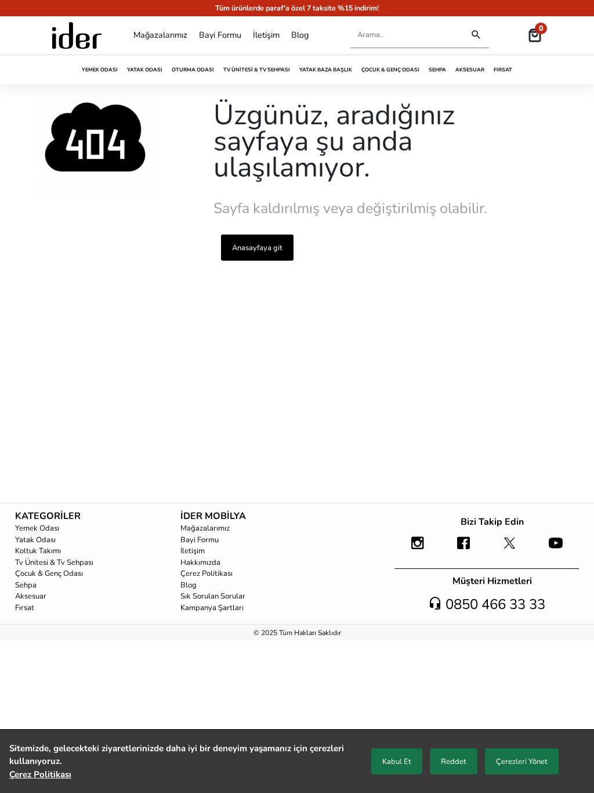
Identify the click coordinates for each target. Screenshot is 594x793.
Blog (300, 35)
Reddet (453, 761)
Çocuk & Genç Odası (390, 69)
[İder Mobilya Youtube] (555, 548)
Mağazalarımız (160, 35)
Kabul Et (396, 761)
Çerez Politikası (206, 573)
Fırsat (503, 69)
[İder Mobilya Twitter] (509, 548)
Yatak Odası (144, 69)
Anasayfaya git (257, 248)
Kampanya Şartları (212, 608)
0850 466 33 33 (493, 604)
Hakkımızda (200, 562)
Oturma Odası (193, 69)
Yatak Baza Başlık (325, 69)
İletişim (266, 35)
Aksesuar (469, 69)
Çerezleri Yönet (522, 761)
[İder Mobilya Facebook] (464, 548)
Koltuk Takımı (38, 551)
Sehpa (437, 69)
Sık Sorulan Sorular (212, 596)
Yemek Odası (100, 69)
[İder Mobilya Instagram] (417, 548)
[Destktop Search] (476, 35)
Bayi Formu (220, 35)
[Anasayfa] (77, 35)
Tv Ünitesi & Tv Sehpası (256, 69)
